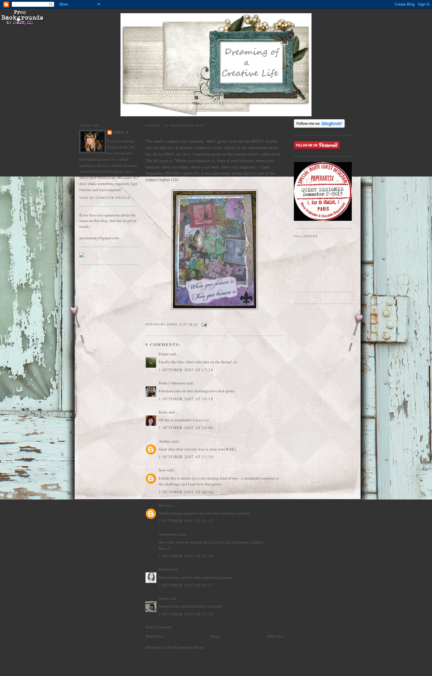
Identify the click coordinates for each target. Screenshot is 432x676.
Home (215, 636)
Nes (162, 505)
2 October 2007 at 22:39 (186, 556)
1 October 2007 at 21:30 (186, 456)
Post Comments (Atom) (185, 647)
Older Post (275, 636)
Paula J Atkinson (172, 383)
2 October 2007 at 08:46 (186, 492)
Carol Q (121, 132)
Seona (163, 598)
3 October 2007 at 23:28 (186, 614)
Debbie (164, 569)
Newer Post (154, 636)
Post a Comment (158, 627)
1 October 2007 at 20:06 (186, 427)
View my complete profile (104, 197)
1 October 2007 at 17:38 (186, 369)
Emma (164, 354)
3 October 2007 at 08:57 (186, 585)
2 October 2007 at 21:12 (186, 520)
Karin (163, 412)
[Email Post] (204, 324)
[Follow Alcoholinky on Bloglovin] (319, 126)
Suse (162, 469)
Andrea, (165, 441)
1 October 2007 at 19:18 (186, 398)
